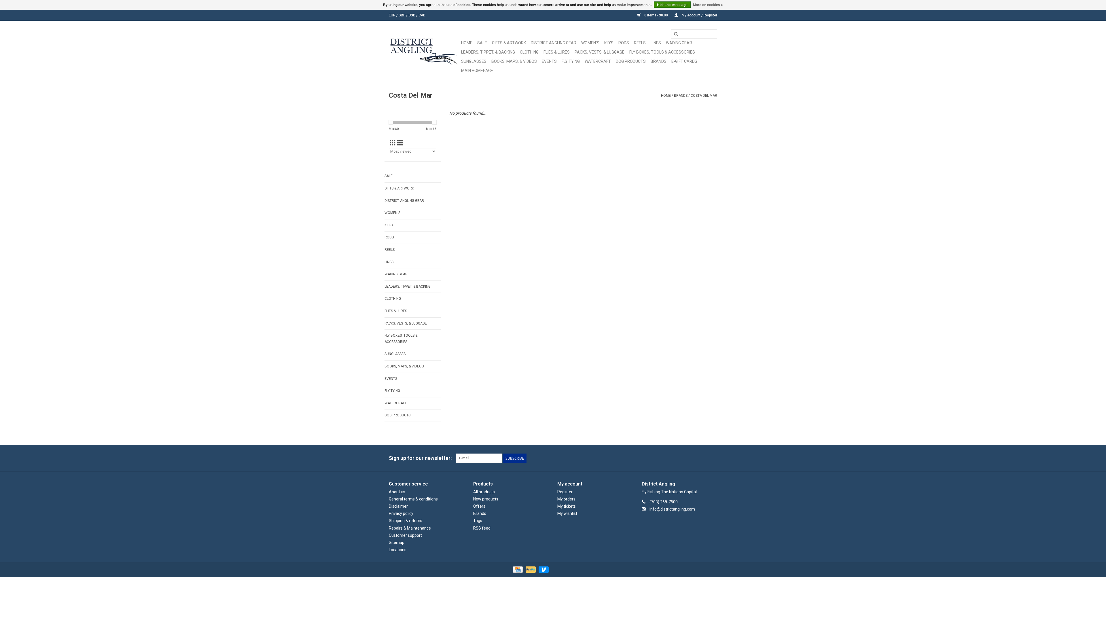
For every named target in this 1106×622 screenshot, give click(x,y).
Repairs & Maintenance (410, 528)
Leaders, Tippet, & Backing (488, 52)
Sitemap (396, 542)
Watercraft (598, 61)
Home (466, 43)
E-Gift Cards (684, 61)
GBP (402, 15)
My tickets (566, 506)
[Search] (676, 34)
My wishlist (567, 513)
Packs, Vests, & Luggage (599, 52)
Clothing (529, 52)
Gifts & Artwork (509, 43)
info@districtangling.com (672, 509)
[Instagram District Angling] (712, 458)
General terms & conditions (413, 499)
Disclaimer (398, 506)
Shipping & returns (405, 520)
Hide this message (672, 5)
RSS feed (481, 528)
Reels (640, 43)
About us (397, 492)
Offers (479, 506)
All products (484, 492)
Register (565, 492)
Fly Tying (571, 61)
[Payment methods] (517, 570)
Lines (656, 43)
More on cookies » (708, 5)
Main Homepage (477, 70)
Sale (482, 43)
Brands (658, 61)
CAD (421, 15)
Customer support (405, 535)
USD (412, 15)
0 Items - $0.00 (656, 15)
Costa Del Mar (704, 96)
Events (549, 61)
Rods (623, 43)
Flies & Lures (556, 52)
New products (485, 499)
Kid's (608, 43)
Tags (477, 520)
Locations (397, 549)
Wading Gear (679, 43)
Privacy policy (401, 513)
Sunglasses (473, 61)
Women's (590, 43)
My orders (566, 499)
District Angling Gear (553, 43)
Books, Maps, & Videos (514, 61)
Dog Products (631, 61)
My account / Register (699, 15)
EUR (392, 15)
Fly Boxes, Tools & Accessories (662, 52)
